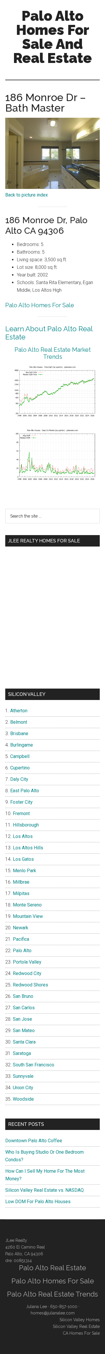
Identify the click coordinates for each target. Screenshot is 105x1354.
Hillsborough (26, 825)
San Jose (22, 1019)
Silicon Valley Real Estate (76, 1326)
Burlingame (21, 745)
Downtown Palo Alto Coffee (33, 1140)
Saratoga (22, 1053)
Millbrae (21, 882)
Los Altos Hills (28, 848)
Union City (23, 1087)
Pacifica (21, 939)
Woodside (23, 1099)
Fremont (21, 813)
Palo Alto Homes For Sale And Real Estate (52, 37)
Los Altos (23, 836)
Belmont (18, 722)
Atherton (18, 710)
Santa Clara (24, 1042)
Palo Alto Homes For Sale (39, 305)
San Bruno (23, 996)
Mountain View (28, 916)
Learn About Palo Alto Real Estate (48, 333)
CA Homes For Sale (81, 1333)
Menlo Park (24, 870)
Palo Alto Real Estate (52, 1267)
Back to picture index (26, 195)
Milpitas (21, 893)
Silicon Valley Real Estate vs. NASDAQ (44, 1190)
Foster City (21, 802)
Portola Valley (27, 962)
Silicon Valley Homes (80, 1319)
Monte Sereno (27, 905)
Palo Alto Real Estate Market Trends (53, 353)
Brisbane (19, 733)
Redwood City (27, 973)
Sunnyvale (23, 1076)
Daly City (19, 779)
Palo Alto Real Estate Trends (52, 1294)
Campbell (19, 756)
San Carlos (24, 1007)
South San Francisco (33, 1065)
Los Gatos (23, 859)
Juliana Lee (36, 1306)
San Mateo (24, 1030)
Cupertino (20, 768)
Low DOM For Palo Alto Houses (38, 1201)
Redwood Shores (30, 985)
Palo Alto (22, 950)
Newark (20, 927)
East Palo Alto (24, 790)
